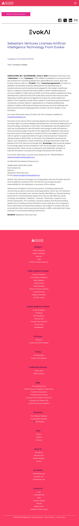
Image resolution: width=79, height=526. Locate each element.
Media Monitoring (39, 286)
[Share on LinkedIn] (70, 20)
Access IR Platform (39, 310)
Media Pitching (39, 283)
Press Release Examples (39, 419)
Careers (39, 461)
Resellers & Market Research (38, 262)
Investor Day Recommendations (38, 403)
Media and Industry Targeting (38, 289)
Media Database (39, 280)
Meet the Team (39, 455)
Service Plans (38, 371)
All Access (39, 340)
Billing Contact (39, 506)
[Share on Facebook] (59, 20)
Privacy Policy (61, 517)
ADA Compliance (38, 316)
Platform (39, 437)
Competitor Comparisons (39, 392)
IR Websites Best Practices (39, 395)
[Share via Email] (75, 20)
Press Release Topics (39, 386)
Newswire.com (39, 476)
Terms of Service (49, 517)
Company (39, 440)
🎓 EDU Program (39, 422)
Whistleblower (38, 327)
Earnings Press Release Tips (39, 400)
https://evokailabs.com (16, 117)
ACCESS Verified (38, 297)
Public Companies (39, 250)
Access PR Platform (39, 274)
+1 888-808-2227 (39, 495)
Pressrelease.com (39, 479)
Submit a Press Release (39, 358)
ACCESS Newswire (39, 474)
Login (39, 492)
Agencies (39, 256)
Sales (39, 498)
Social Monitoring (39, 292)
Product (38, 434)
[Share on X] (65, 20)
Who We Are (39, 452)
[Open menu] (75, 3)
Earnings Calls (39, 319)
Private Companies (39, 253)
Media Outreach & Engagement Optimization (38, 389)
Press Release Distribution (39, 277)
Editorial (39, 503)
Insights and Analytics (39, 294)
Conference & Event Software (39, 343)
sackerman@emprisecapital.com (21, 157)
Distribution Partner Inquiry (39, 509)
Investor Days (38, 324)
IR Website (38, 313)
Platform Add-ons (39, 373)
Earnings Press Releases (39, 321)
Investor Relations (39, 458)
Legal (39, 259)
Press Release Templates (39, 416)
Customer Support (39, 500)
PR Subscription (39, 355)
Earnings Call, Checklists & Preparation (39, 397)
